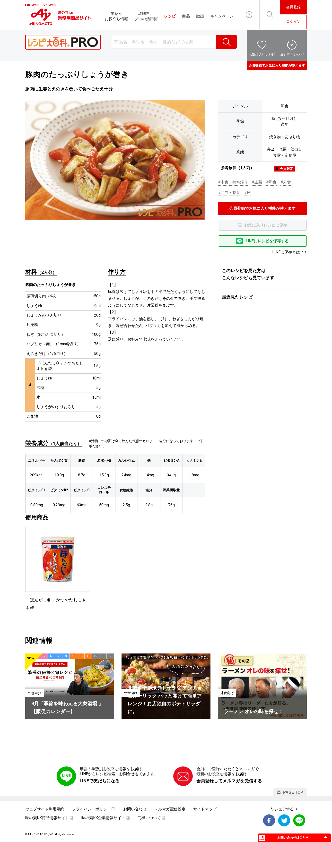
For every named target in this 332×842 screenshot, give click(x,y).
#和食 (271, 182)
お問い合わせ (249, 14)
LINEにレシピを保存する (267, 241)
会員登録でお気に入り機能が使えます (277, 65)
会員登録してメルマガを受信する (229, 780)
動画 (200, 16)
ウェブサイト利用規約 (44, 809)
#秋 (247, 192)
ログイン (293, 21)
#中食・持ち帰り (233, 182)
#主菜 (257, 182)
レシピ (170, 16)
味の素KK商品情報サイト (47, 818)
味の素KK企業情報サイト (103, 818)
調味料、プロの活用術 (146, 16)
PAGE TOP (293, 792)
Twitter (284, 820)
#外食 (285, 182)
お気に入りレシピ (262, 54)
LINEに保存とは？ (288, 252)
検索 (226, 42)
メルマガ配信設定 (169, 809)
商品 (186, 16)
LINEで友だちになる (100, 780)
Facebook (269, 820)
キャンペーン (222, 16)
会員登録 (293, 7)
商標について (149, 818)
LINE (299, 820)
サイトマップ (205, 809)
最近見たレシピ (292, 54)
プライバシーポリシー (91, 809)
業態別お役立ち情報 (116, 16)
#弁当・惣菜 (229, 192)
